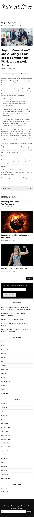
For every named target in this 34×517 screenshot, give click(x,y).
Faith (2, 361)
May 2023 (4, 459)
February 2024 (5, 427)
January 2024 (5, 431)
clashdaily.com (25, 178)
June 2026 (4, 411)
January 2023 (5, 474)
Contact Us (4, 491)
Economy (4, 354)
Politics (3, 377)
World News (4, 393)
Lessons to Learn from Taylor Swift (14, 268)
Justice (3, 365)
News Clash (4, 369)
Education (4, 357)
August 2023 (5, 451)
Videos (3, 389)
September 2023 (6, 447)
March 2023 (4, 466)
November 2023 (6, 439)
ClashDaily (13, 207)
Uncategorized (5, 381)
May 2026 (4, 415)
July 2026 (4, 407)
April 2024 (4, 419)
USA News (4, 385)
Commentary (5, 342)
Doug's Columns (6, 350)
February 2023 (5, 470)
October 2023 (5, 443)
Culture (3, 346)
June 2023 (4, 455)
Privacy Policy (5, 489)
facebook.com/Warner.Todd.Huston (11, 172)
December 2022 (5, 478)
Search (29, 278)
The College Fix (21, 95)
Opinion (3, 373)
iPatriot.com (25, 74)
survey (6, 89)
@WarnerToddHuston (7, 174)
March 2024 (4, 423)
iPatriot (3, 68)
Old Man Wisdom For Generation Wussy (12, 319)
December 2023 (5, 435)
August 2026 (5, 403)
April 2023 (4, 462)
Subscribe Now (10, 295)
